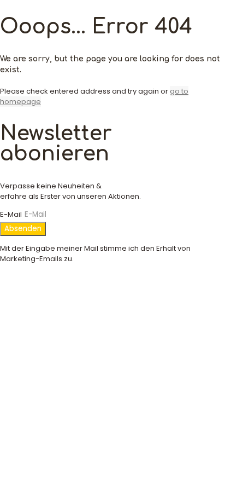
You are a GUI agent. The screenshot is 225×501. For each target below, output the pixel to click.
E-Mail (11, 214)
